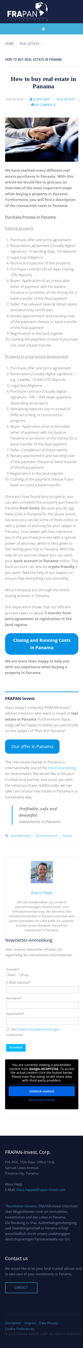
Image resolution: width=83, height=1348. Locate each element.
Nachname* (15, 1013)
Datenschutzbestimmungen (39, 1029)
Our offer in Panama (32, 746)
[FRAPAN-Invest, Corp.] (28, 11)
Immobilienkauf (21, 835)
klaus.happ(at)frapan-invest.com (40, 1189)
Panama (67, 835)
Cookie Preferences (19, 1328)
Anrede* (12, 969)
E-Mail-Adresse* (18, 982)
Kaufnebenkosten (46, 835)
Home (9, 44)
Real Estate (66, 99)
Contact (21, 1288)
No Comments (45, 105)
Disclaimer (13, 1323)
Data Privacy (48, 1323)
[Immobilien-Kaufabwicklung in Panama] (41, 139)
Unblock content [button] (41, 1091)
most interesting (62, 767)
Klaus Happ (41, 99)
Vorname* (14, 998)
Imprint (30, 1323)
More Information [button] (42, 1100)
